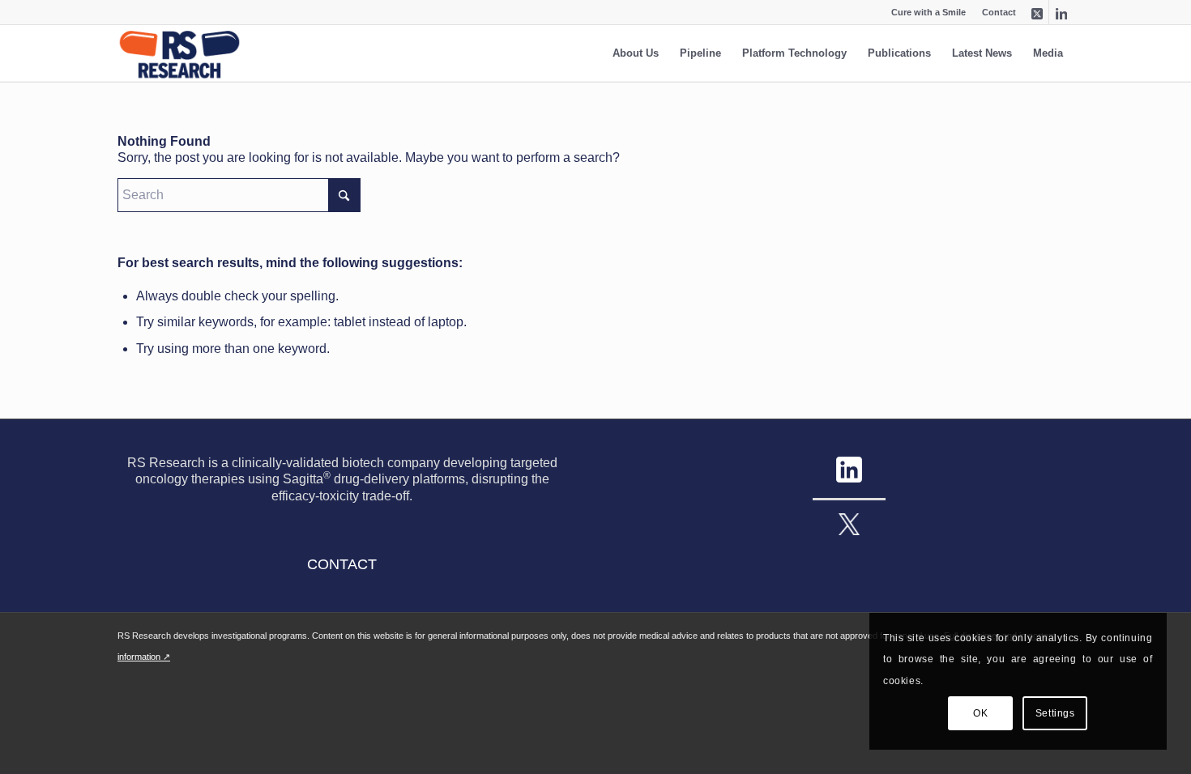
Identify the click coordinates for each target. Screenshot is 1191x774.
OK (980, 713)
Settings (1055, 713)
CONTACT (342, 564)
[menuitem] (995, 12)
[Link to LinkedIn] (1061, 12)
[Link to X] (1036, 12)
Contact (999, 12)
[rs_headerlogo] (179, 53)
